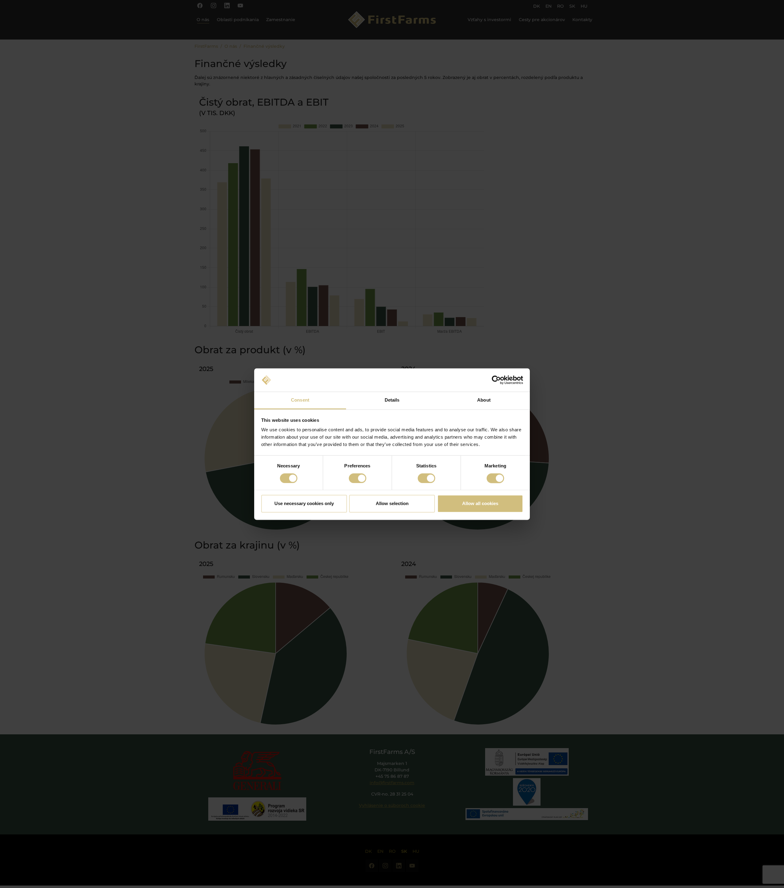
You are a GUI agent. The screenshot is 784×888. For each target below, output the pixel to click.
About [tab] (484, 400)
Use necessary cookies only (304, 503)
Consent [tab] (300, 400)
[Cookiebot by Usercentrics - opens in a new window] (496, 379)
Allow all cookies (480, 503)
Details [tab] (392, 400)
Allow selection (392, 503)
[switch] (357, 478)
